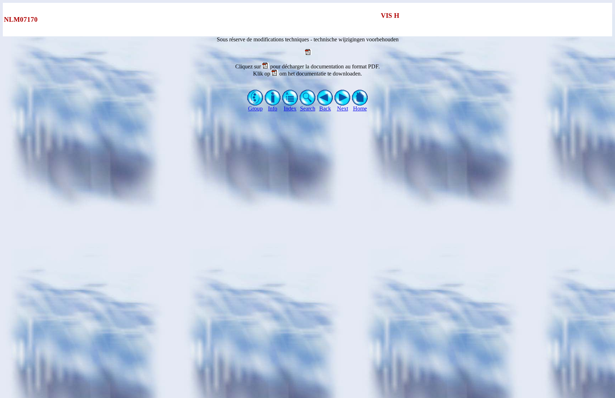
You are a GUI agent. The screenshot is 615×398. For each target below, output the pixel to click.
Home (360, 108)
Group (255, 108)
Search (307, 108)
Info (272, 108)
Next (342, 108)
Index (290, 108)
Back (325, 108)
